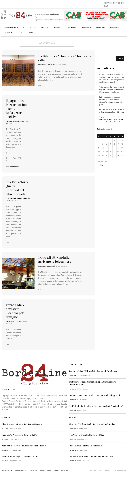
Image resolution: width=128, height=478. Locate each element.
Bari (22, 121)
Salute (20, 33)
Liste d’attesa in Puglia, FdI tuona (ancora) (22, 424)
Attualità (51, 65)
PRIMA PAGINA (7, 471)
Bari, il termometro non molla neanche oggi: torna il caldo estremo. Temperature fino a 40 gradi (110, 101)
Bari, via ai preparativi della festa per (20, 435)
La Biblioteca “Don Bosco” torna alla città (64, 58)
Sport (31, 33)
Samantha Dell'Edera (14, 199)
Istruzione (114, 28)
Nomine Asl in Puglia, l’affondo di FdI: (20, 456)
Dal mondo (72, 28)
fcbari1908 (14, 167)
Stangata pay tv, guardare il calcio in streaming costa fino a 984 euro (111, 110)
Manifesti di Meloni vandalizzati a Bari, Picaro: (24, 445)
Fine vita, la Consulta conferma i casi (86, 435)
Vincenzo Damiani (13, 121)
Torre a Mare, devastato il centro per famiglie (16, 311)
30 (118, 155)
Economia (100, 28)
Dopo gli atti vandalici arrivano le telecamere (54, 259)
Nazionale (58, 28)
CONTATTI (33, 471)
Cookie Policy (45, 471)
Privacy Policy (20, 471)
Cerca (120, 58)
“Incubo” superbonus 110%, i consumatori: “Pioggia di (94, 395)
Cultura (85, 28)
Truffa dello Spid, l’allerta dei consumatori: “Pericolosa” (96, 406)
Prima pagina (10, 28)
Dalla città (28, 28)
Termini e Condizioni (62, 471)
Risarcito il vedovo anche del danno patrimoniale (92, 424)
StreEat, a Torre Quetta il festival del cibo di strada (17, 188)
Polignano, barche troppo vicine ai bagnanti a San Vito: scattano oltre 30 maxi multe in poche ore (111, 89)
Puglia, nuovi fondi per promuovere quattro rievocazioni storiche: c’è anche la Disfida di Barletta (111, 119)
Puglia (43, 28)
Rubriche (8, 33)
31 (122, 155)
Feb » (102, 165)
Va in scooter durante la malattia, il (85, 445)
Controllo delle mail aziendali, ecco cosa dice (91, 456)
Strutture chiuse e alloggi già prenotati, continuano (93, 371)
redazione (42, 65)
